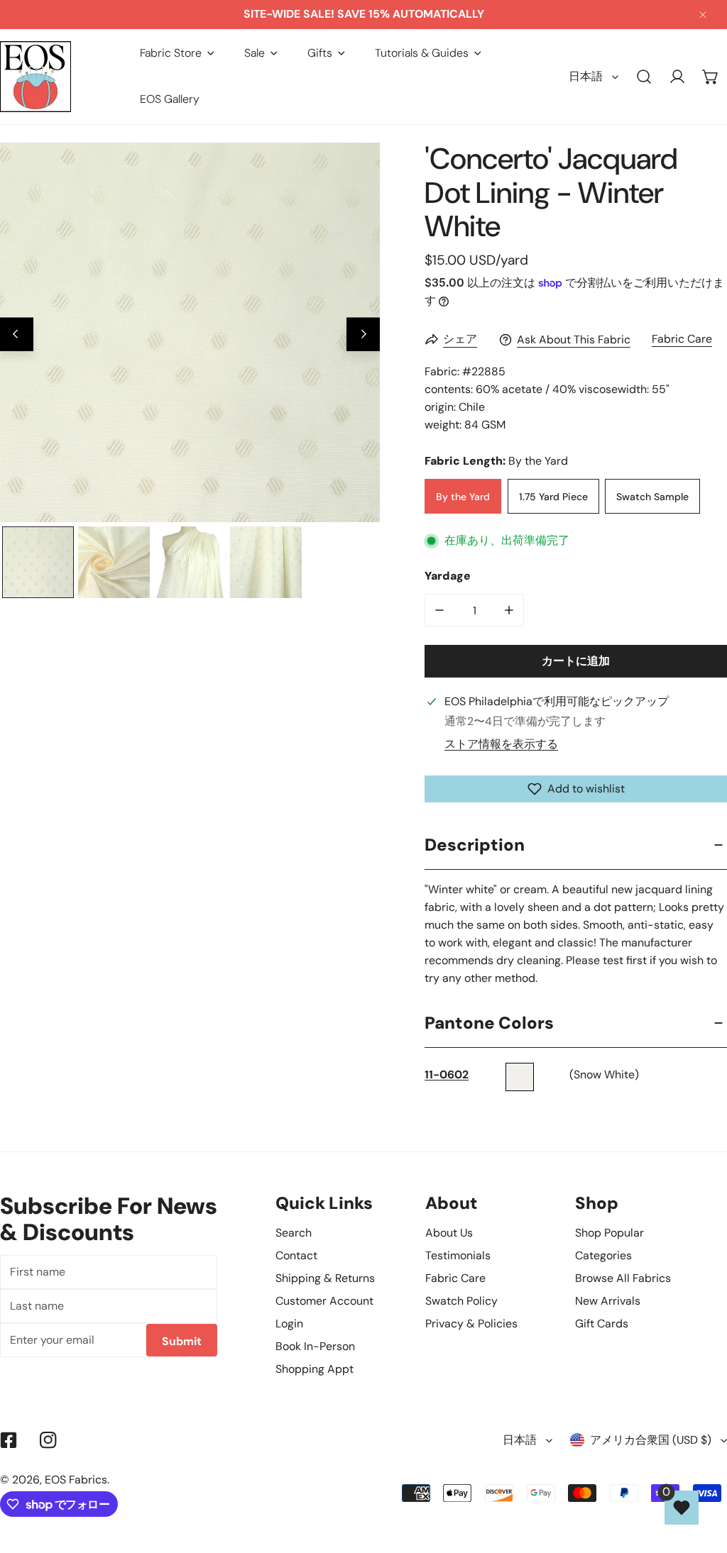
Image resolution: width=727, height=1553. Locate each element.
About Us (449, 1232)
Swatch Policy (461, 1300)
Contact (296, 1255)
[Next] (363, 334)
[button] (177, 53)
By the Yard (463, 496)
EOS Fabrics (76, 1479)
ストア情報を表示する (501, 744)
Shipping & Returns (325, 1278)
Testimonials (458, 1255)
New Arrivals (607, 1300)
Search (293, 1232)
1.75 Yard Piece (553, 496)
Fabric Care (682, 338)
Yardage (448, 575)
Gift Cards (601, 1323)
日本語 (586, 76)
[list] (190, 332)
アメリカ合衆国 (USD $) (650, 1439)
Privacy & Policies (471, 1323)
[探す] (644, 77)
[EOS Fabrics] (35, 76)
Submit (182, 1341)
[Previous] (16, 334)
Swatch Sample (652, 496)
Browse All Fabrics (623, 1278)
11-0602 (447, 1074)
